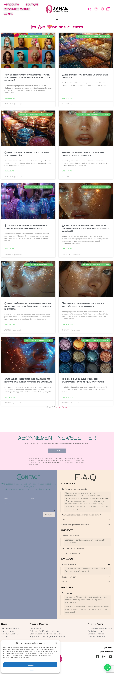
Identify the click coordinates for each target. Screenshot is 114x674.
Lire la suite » (9, 98)
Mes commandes (107, 651)
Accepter (30, 665)
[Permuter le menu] (57, 19)
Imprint (32, 670)
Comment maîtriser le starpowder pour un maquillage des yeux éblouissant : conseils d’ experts (27, 306)
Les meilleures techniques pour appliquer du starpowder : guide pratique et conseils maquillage (85, 228)
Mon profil (108, 647)
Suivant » (65, 407)
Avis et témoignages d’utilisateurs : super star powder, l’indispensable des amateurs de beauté (27, 77)
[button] (56, 643)
